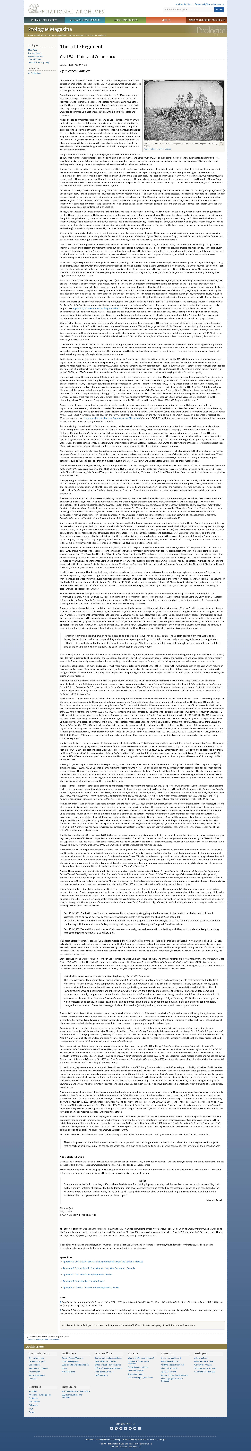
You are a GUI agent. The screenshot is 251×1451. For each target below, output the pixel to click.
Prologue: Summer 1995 (77, 35)
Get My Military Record (171, 1358)
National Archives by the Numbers (138, 1362)
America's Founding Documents (207, 20)
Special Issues (34, 59)
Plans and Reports (136, 1370)
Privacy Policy (114, 1439)
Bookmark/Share (203, 4)
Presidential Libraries (104, 1371)
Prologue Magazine (56, 35)
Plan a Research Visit (170, 1361)
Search (219, 9)
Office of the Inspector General (108, 1368)
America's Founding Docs (40, 1394)
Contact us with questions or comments (43, 1339)
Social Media (34, 1401)
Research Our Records (44, 20)
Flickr (139, 1428)
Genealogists (34, 1364)
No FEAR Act (152, 1439)
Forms (31, 1412)
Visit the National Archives (172, 1364)
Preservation (34, 1371)
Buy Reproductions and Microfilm (72, 1395)
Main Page (32, 50)
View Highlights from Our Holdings (172, 1379)
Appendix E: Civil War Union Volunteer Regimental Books (91, 1287)
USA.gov (162, 1439)
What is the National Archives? (141, 1358)
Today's (72, 1358)
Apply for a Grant (168, 1371)
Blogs (64, 1368)
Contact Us (218, 4)
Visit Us (166, 20)
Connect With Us (125, 1423)
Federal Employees (37, 1361)
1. (61, 1302)
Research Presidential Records (174, 1375)
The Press (33, 1378)
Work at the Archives (203, 1364)
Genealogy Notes (36, 56)
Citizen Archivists (184, 4)
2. (61, 1310)
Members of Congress (38, 1368)
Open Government (136, 1374)
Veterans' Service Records (85, 20)
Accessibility (101, 1439)
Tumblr (125, 1428)
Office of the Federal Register (108, 1364)
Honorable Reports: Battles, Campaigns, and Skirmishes (112, 418)
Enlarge (221, 143)
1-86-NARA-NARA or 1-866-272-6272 (125, 1446)
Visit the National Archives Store (76, 1391)
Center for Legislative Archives (108, 1358)
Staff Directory (101, 1375)
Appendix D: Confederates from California (83, 1281)
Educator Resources (125, 20)
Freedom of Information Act (134, 1439)
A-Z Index (33, 1391)
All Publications (34, 73)
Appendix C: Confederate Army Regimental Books (87, 1274)
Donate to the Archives (204, 1361)
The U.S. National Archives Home (66, 8)
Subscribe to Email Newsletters (75, 1364)
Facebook (111, 1428)
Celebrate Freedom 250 (204, 1371)
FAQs (31, 1408)
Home (30, 35)
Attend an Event (201, 1358)
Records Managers (37, 1375)
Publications (40, 35)
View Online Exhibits (169, 1368)
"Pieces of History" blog (39, 62)
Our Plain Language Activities (140, 1377)
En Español (33, 1405)
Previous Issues (35, 53)
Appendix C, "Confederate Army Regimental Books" (98, 308)
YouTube (130, 1428)
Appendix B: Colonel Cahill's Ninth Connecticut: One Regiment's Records (99, 1268)
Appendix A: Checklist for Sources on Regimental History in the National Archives (103, 1261)
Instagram (121, 1428)
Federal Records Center (105, 1361)
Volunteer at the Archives (205, 1368)
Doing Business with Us (138, 1367)
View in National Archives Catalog (157, 149)
